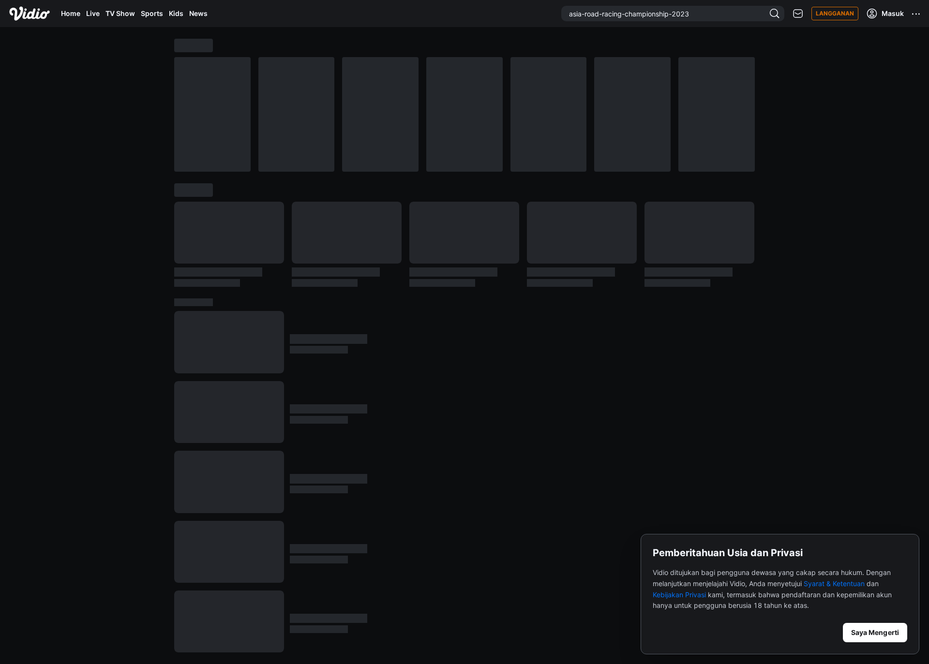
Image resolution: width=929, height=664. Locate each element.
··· (916, 13)
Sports (152, 13)
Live (93, 13)
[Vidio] (29, 13)
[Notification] (798, 14)
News (198, 13)
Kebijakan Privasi (679, 594)
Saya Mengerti (875, 632)
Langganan (835, 13)
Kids (176, 13)
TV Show (120, 13)
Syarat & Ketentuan (834, 583)
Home (70, 13)
